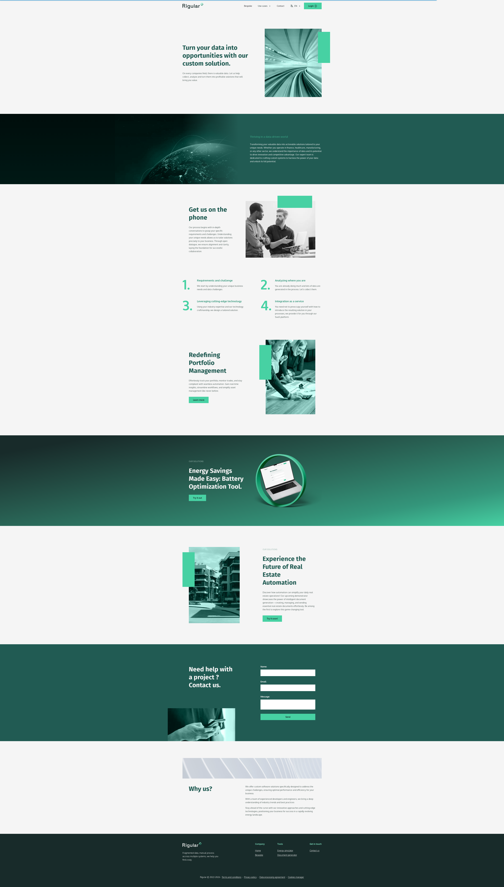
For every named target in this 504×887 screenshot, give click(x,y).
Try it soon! (272, 618)
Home (258, 850)
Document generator (287, 855)
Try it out (197, 498)
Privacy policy (250, 877)
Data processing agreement (272, 877)
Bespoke (248, 6)
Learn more (198, 400)
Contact (280, 6)
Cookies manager (296, 877)
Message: (265, 696)
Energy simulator (285, 850)
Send (287, 717)
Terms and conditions (231, 877)
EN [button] (295, 6)
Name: (263, 666)
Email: (263, 681)
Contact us (314, 850)
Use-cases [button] (262, 6)
